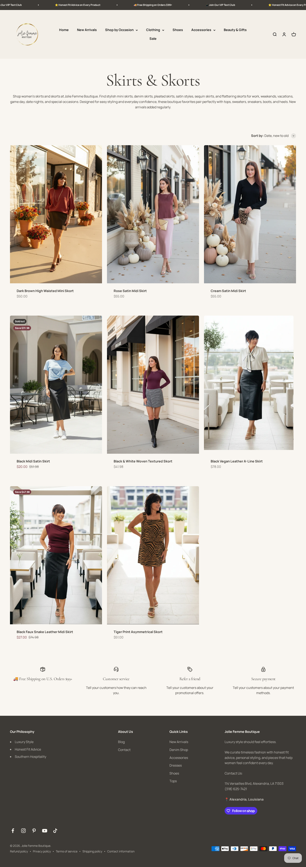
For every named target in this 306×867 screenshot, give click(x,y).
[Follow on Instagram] (23, 830)
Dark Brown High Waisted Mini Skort (45, 291)
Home (64, 30)
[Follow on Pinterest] (34, 830)
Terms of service (66, 851)
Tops (173, 781)
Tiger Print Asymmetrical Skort (138, 632)
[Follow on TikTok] (55, 830)
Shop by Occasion (119, 30)
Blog (121, 742)
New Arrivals (87, 30)
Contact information (120, 851)
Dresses (175, 765)
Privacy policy (42, 851)
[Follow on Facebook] (13, 830)
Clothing (153, 30)
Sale (153, 38)
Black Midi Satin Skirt (33, 461)
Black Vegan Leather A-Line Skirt (237, 461)
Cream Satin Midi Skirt (228, 291)
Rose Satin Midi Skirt (130, 291)
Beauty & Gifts (235, 30)
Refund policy (19, 851)
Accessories (201, 30)
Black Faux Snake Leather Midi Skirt (45, 632)
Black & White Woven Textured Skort (143, 461)
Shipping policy (92, 851)
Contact (124, 749)
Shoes (178, 30)
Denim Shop (178, 749)
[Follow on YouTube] (44, 830)
